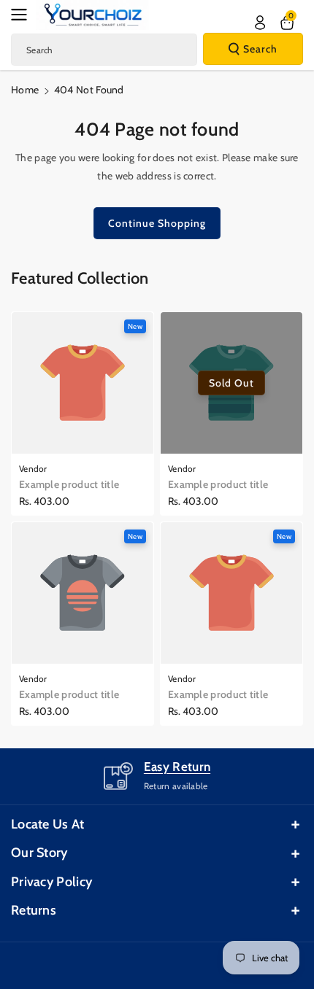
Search (260, 48)
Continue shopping (157, 223)
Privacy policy (51, 882)
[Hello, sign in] (260, 22)
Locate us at (48, 824)
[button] (23, 14)
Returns (33, 910)
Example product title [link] (69, 484)
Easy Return (177, 766)
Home (25, 89)
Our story (39, 853)
